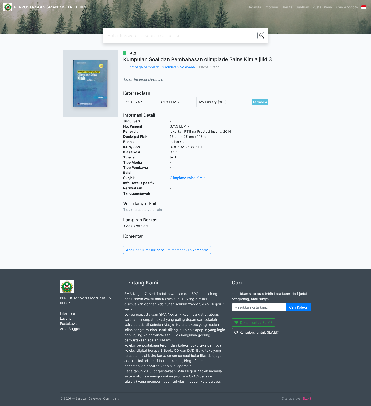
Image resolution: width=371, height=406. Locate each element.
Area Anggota (346, 7)
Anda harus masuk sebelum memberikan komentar (167, 250)
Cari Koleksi (298, 307)
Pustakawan (322, 7)
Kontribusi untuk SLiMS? (259, 332)
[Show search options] (260, 35)
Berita (287, 7)
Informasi (272, 7)
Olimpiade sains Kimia (187, 178)
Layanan (66, 318)
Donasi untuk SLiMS (256, 322)
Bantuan (302, 7)
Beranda (254, 7)
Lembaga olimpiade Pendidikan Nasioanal (162, 67)
